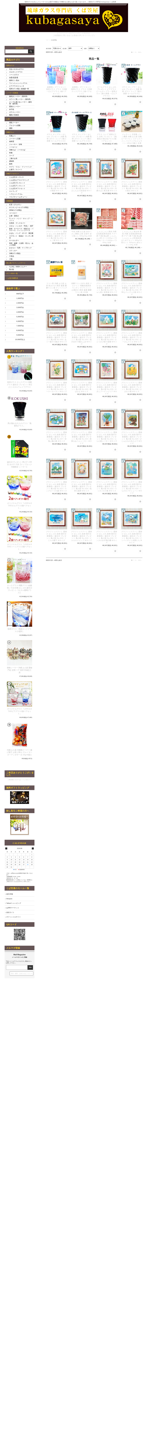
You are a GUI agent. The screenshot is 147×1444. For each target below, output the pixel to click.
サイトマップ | (88, 35)
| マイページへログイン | (67, 33)
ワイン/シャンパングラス (18, 83)
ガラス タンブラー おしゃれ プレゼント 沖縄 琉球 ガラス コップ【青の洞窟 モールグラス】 (132, 90)
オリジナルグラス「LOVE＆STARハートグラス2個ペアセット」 (19, 546)
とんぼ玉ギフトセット (17, 188)
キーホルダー (14, 240)
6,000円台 (20, 321)
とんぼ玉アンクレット (17, 186)
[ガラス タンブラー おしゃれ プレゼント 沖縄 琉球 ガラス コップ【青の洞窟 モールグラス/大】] (81, 121)
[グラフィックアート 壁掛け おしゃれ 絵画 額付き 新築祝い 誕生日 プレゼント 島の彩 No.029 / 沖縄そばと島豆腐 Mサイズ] (106, 169)
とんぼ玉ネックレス (16, 177)
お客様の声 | (77, 35)
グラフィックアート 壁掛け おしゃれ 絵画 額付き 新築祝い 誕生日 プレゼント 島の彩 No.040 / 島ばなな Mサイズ (81, 387)
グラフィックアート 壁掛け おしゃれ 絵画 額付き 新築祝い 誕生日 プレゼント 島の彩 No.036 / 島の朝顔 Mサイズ (56, 186)
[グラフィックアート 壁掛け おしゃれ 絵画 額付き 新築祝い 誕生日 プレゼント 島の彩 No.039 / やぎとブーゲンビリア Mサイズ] (106, 369)
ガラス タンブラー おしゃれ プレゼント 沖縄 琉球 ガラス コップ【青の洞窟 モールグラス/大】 (82, 137)
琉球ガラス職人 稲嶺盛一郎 (19, 89)
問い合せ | (67, 35)
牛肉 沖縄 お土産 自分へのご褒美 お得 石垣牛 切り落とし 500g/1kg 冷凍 (82, 234)
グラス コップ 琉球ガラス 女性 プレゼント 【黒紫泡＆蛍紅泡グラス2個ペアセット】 (107, 137)
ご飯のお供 (13, 158)
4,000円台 (20, 312)
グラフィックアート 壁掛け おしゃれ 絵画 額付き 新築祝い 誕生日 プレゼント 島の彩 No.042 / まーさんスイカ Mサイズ (131, 337)
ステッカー (13, 251)
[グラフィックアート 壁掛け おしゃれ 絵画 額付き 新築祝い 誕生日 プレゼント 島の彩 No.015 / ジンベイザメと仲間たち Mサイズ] (131, 518)
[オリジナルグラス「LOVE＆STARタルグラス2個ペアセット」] (19, 488)
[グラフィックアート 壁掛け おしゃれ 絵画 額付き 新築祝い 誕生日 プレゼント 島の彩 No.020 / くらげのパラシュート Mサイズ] (131, 469)
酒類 (10, 128)
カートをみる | (84, 33)
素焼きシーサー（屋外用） (18, 96)
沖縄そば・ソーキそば (17, 150)
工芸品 (11, 256)
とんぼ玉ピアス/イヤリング (19, 180)
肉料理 (11, 141)
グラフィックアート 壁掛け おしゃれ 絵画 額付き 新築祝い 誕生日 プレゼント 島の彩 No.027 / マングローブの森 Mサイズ (56, 486)
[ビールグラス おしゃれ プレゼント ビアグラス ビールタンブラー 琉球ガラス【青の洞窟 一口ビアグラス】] (106, 74)
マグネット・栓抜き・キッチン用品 (21, 236)
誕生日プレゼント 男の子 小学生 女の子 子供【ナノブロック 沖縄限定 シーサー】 (19, 464)
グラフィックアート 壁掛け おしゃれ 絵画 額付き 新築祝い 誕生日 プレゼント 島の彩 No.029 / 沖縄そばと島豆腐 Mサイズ (106, 186)
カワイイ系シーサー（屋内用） (20, 99)
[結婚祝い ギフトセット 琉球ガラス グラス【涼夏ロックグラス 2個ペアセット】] (81, 74)
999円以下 (20, 294)
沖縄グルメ (10, 132)
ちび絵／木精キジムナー (18, 267)
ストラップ (13, 191)
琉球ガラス (10, 65)
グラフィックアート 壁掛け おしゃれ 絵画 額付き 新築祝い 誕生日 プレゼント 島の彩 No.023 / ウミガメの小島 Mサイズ (106, 486)
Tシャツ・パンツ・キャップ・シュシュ (21, 219)
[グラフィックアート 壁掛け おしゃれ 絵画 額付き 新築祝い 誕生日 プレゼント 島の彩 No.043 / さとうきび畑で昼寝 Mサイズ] (106, 320)
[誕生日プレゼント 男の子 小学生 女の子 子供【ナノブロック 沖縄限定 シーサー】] (19, 447)
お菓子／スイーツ (15, 169)
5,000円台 (20, 317)
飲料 (10, 164)
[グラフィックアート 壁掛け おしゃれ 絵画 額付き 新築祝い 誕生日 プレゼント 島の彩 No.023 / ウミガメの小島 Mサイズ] (106, 469)
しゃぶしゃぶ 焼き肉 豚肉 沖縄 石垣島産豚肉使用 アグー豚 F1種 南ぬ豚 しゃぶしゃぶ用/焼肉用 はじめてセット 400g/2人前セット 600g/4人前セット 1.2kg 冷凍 (131, 238)
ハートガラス (14, 75)
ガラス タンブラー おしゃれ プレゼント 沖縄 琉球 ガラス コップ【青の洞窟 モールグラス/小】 (57, 137)
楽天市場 (9, 894)
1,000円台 (20, 298)
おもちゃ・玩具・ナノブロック (20, 248)
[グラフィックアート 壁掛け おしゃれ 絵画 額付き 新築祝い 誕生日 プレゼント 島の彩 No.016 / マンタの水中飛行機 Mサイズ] (106, 518)
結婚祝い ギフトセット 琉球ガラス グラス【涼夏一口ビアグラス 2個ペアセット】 (56, 90)
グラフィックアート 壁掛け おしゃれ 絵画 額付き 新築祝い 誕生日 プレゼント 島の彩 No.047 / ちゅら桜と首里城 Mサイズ (106, 287)
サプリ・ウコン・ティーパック (20, 167)
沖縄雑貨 (9, 201)
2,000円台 (20, 303)
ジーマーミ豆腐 (14, 139)
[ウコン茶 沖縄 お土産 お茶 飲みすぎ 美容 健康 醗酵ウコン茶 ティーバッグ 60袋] (56, 270)
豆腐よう (12, 136)
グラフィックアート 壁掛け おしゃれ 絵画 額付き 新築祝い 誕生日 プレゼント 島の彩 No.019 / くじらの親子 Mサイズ (56, 536)
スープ (11, 155)
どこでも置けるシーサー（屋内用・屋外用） (20, 103)
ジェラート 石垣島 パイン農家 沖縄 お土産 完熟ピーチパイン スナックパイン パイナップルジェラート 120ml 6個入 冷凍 (131, 138)
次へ (136, 52)
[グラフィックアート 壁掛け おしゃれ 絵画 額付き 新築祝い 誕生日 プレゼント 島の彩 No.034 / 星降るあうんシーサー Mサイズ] (81, 419)
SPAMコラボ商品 (15, 210)
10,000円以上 (20, 339)
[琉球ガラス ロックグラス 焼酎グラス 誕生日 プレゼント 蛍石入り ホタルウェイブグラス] (19, 367)
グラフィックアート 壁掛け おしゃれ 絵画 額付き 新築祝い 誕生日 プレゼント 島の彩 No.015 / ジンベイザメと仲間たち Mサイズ (131, 537)
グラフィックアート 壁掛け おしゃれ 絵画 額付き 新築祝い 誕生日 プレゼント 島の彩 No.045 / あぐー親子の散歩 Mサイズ (56, 337)
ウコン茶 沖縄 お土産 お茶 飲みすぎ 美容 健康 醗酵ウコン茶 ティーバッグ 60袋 (56, 286)
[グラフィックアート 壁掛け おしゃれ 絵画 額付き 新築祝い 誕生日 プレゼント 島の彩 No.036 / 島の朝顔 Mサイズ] (56, 169)
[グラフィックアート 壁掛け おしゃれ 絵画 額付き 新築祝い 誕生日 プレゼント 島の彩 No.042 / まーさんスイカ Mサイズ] (131, 320)
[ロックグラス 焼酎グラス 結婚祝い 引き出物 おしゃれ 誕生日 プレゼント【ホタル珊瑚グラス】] (19, 570)
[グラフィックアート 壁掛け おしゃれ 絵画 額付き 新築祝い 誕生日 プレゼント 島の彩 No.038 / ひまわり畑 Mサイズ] (131, 369)
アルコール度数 (14, 125)
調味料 (11, 161)
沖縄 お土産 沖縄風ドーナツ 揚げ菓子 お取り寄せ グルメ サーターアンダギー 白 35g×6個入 (19, 752)
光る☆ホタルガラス (16, 69)
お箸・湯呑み (14, 216)
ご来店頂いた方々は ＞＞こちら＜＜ (19, 780)
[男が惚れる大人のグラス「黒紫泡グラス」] (19, 408)
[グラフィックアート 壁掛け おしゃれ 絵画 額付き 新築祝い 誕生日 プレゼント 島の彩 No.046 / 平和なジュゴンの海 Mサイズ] (131, 270)
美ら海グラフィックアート (16, 263)
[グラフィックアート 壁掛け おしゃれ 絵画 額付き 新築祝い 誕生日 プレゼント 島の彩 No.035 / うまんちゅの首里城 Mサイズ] (81, 169)
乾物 (10, 153)
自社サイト (10, 912)
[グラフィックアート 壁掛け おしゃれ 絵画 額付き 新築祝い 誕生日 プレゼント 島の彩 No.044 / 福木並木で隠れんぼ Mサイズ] (81, 320)
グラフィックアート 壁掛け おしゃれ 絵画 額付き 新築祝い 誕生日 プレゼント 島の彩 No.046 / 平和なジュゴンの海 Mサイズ (131, 288)
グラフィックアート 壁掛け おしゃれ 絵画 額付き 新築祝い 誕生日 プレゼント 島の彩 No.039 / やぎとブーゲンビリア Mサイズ (106, 388)
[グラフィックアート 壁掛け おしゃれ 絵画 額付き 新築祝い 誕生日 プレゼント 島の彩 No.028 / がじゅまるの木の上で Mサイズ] (131, 419)
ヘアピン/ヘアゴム (16, 194)
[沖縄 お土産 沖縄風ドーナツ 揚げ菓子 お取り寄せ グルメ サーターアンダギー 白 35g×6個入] (19, 735)
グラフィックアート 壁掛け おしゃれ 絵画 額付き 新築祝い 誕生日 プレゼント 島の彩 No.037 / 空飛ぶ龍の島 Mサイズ (56, 436)
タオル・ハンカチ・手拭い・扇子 (21, 226)
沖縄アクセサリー (12, 174)
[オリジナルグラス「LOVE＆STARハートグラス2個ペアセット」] (19, 529)
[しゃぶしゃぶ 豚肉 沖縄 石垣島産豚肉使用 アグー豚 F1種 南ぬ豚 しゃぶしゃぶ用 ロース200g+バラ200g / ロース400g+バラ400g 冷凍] (106, 218)
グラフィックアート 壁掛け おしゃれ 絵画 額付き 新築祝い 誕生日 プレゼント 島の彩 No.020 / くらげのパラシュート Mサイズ (131, 487)
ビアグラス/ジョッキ (16, 86)
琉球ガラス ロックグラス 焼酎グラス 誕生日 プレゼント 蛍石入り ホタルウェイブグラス (19, 384)
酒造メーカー (14, 122)
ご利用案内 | (58, 35)
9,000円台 (20, 335)
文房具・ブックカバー (17, 223)
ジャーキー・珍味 (15, 144)
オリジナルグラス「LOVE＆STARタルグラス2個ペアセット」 (19, 505)
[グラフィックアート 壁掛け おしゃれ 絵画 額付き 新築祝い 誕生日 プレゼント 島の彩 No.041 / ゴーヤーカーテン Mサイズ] (56, 369)
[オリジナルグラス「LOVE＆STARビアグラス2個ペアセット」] (19, 694)
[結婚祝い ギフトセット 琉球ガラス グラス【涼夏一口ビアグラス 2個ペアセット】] (56, 74)
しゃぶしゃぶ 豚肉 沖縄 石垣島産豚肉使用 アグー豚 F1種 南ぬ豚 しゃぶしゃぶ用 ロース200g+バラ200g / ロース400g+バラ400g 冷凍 (106, 237)
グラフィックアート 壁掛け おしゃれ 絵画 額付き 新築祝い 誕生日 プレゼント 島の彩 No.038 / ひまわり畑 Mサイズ (131, 387)
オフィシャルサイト (13, 917)
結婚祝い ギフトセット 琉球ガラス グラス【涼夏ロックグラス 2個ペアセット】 (81, 90)
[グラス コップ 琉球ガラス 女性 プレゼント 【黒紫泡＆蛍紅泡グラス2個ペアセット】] (106, 121)
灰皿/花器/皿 (13, 77)
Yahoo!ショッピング (13, 903)
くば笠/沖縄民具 (12, 278)
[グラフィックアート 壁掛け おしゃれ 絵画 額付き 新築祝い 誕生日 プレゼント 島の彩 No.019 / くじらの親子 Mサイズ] (56, 518)
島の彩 (11, 269)
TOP (47, 40)
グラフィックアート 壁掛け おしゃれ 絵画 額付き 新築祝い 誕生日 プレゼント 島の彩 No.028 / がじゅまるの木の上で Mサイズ (131, 437)
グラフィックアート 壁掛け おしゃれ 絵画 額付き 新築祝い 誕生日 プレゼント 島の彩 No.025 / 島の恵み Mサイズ (131, 186)
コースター (13, 213)
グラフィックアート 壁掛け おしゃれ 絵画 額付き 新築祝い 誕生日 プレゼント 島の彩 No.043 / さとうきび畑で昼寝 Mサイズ (106, 338)
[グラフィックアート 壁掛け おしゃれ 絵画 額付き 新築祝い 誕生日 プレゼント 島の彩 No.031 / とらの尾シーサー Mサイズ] (106, 419)
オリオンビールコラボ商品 (18, 207)
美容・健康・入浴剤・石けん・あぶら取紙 (21, 244)
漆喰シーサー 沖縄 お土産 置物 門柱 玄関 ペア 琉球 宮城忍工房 (19, 670)
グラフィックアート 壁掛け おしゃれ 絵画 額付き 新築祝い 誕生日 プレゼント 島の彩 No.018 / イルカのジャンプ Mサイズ (81, 536)
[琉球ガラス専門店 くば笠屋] (73, 4)
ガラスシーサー (14, 112)
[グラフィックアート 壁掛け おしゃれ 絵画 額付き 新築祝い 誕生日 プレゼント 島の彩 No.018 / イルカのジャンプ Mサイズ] (81, 518)
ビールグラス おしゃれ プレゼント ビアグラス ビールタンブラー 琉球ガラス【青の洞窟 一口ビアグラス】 (106, 91)
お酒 (8, 119)
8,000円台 (20, 330)
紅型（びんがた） (15, 204)
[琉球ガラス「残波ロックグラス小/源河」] (19, 614)
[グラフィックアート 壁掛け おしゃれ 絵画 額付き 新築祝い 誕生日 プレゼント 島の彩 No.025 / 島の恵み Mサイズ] (131, 169)
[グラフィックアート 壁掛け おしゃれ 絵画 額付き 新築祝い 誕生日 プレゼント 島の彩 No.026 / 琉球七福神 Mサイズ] (81, 469)
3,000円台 (20, 307)
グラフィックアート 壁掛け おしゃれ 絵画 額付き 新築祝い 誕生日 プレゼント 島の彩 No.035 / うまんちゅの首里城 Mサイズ (81, 187)
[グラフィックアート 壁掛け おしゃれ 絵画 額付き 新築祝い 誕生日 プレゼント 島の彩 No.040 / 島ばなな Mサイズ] (81, 369)
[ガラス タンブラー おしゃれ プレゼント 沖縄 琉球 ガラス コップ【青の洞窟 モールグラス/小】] (56, 121)
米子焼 (11, 109)
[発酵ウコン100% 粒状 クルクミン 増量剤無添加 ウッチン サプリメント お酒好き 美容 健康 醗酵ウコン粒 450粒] (81, 270)
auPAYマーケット (12, 908)
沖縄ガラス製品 (14, 253)
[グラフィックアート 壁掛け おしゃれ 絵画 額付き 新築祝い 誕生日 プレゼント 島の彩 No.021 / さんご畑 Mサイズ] (56, 218)
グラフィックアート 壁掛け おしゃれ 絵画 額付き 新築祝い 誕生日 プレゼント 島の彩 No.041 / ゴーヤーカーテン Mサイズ (56, 387)
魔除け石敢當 (14, 115)
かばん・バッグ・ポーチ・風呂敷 (21, 233)
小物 (10, 259)
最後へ (140, 52)
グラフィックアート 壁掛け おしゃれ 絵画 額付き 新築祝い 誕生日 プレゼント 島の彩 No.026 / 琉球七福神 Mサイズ (81, 486)
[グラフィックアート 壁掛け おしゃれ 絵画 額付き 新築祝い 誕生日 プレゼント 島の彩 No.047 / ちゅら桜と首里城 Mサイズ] (106, 270)
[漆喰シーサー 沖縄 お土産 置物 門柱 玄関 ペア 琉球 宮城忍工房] (19, 652)
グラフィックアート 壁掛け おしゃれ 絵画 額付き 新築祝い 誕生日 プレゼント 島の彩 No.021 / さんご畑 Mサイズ (56, 236)
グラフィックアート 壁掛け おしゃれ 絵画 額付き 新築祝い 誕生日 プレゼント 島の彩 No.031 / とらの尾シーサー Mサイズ (106, 436)
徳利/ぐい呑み (14, 80)
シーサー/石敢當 (12, 93)
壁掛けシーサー (14, 106)
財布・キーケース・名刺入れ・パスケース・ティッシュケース (21, 229)
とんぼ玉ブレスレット (17, 183)
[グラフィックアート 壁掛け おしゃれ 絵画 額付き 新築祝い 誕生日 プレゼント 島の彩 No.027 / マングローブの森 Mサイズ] (56, 469)
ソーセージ (13, 147)
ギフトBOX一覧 (12, 273)
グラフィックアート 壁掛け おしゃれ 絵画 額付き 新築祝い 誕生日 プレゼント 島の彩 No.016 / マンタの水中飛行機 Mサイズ (106, 537)
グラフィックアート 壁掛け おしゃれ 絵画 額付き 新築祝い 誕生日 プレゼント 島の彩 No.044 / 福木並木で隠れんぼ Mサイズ (81, 338)
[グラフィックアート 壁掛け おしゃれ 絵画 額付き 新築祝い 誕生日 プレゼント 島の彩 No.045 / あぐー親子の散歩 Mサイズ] (56, 320)
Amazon (9, 899)
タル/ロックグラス (16, 72)
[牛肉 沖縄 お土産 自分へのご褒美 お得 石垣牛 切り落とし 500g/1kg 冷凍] (81, 218)
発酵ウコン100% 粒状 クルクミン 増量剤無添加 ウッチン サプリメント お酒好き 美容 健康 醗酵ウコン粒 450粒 (81, 287)
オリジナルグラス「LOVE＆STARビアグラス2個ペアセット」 (19, 711)
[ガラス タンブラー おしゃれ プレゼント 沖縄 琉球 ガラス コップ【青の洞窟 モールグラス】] (131, 74)
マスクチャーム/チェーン (18, 197)
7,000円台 (20, 326)
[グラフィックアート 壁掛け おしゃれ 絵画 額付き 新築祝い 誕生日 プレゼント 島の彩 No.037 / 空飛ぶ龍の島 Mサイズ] (56, 419)
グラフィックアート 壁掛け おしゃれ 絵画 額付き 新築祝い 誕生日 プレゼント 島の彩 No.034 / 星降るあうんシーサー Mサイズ (81, 437)
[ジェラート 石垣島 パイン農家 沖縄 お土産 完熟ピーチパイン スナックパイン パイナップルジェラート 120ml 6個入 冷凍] (131, 121)
